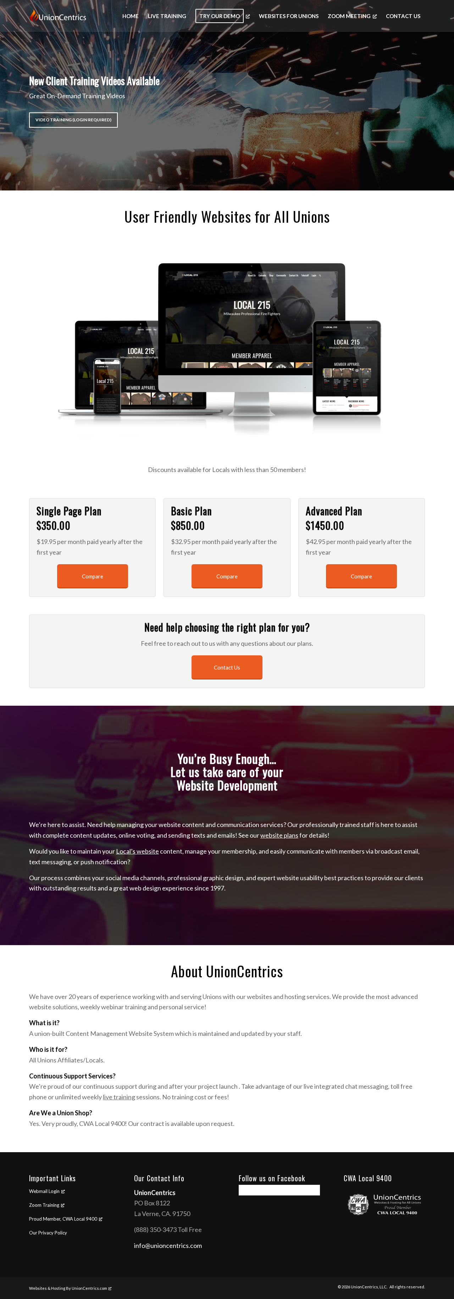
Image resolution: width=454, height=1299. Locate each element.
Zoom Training (44, 1205)
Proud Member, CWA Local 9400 (63, 1219)
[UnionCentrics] (64, 16)
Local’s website (137, 851)
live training (119, 1097)
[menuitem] (130, 16)
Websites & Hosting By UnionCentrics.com (68, 1288)
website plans (279, 835)
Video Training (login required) (73, 119)
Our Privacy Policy (48, 1233)
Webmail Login (44, 1191)
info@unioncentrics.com (168, 1245)
